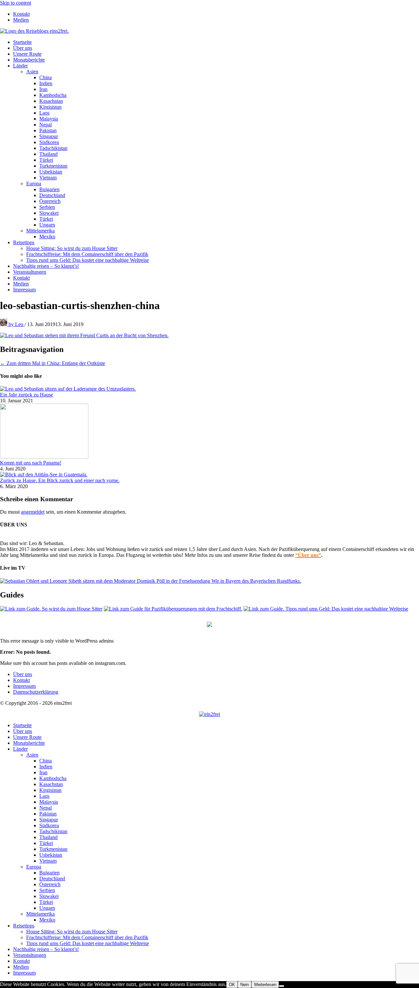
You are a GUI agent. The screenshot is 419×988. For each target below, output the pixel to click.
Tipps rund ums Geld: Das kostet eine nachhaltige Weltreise (87, 260)
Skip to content (15, 3)
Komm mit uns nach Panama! (30, 463)
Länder (20, 65)
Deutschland (52, 195)
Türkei (46, 160)
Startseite (22, 42)
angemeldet (33, 512)
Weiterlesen (265, 984)
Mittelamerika (40, 230)
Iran (43, 89)
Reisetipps (23, 242)
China (45, 77)
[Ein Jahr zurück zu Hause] (68, 389)
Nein (244, 984)
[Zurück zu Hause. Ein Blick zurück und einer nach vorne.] (43, 474)
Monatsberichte (29, 60)
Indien (45, 83)
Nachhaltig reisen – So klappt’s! (46, 266)
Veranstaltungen (29, 272)
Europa (33, 183)
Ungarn (47, 225)
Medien (21, 20)
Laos (44, 113)
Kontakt (21, 14)
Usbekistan (50, 171)
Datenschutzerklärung (35, 692)
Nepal (45, 124)
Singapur (48, 136)
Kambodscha (52, 95)
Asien (32, 71)
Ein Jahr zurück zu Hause (26, 394)
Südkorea (49, 142)
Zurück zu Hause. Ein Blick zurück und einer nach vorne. (59, 480)
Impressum (24, 289)
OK (232, 984)
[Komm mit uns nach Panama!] (44, 457)
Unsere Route (27, 54)
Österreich (50, 201)
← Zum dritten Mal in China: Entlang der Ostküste (52, 363)
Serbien (47, 207)
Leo (17, 324)
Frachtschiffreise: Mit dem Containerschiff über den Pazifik (87, 254)
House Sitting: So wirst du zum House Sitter (72, 248)
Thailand (48, 154)
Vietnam (48, 177)
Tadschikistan (53, 148)
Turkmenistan (53, 166)
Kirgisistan (50, 107)
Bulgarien (49, 189)
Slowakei (49, 213)
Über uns (22, 48)
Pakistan (48, 130)
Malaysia (48, 118)
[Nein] (281, 986)
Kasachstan (51, 101)
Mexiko (47, 236)
